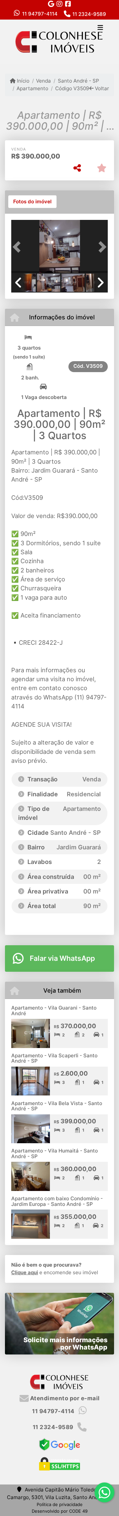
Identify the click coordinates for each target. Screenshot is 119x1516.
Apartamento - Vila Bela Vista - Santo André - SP (56, 1106)
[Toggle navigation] (100, 28)
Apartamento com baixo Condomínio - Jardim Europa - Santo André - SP (57, 1201)
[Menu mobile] (59, 41)
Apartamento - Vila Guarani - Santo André (54, 1011)
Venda (43, 81)
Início (22, 81)
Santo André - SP (78, 81)
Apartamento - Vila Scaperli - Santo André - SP (54, 1058)
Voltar (101, 88)
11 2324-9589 (89, 14)
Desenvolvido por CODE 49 (60, 1511)
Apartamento (32, 88)
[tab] (32, 201)
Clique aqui (24, 1272)
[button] (18, 247)
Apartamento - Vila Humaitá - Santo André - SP (54, 1153)
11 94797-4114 (40, 14)
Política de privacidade (60, 1504)
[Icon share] (51, 4)
